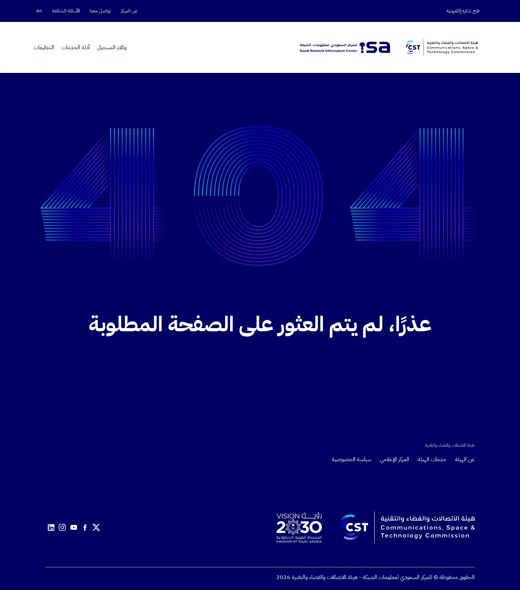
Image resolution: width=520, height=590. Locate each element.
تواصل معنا (100, 10)
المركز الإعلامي (394, 459)
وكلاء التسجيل (112, 47)
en (39, 10)
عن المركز (129, 10)
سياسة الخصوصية (351, 459)
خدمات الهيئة (432, 459)
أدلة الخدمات (76, 47)
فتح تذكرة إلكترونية (462, 10)
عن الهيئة (465, 459)
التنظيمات (44, 47)
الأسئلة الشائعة (66, 10)
